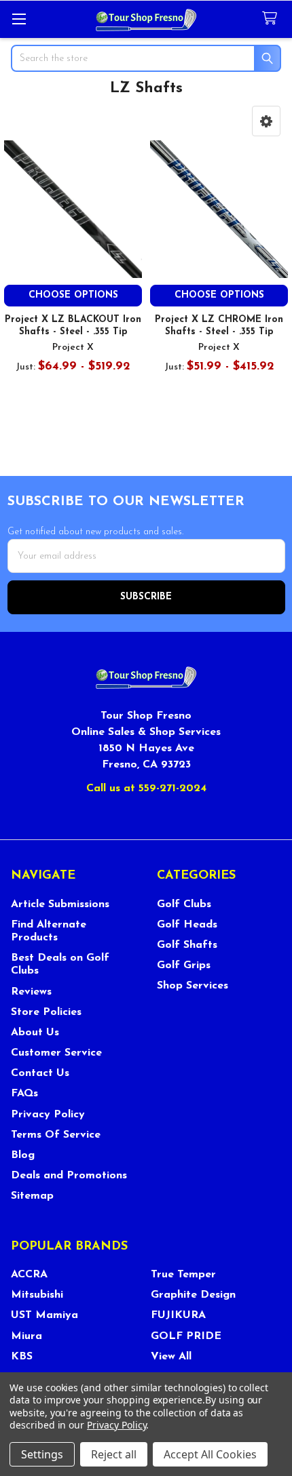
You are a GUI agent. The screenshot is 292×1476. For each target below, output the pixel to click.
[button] (266, 121)
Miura (26, 1336)
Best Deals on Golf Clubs (60, 964)
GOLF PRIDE (186, 1336)
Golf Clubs (184, 904)
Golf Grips (184, 965)
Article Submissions (60, 904)
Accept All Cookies (210, 1454)
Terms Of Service (56, 1135)
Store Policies (46, 1012)
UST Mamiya (44, 1315)
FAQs (24, 1093)
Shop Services (192, 985)
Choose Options (73, 295)
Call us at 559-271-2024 (146, 788)
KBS (22, 1356)
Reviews (31, 991)
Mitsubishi (37, 1295)
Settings (42, 1454)
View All (171, 1356)
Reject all (113, 1454)
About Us (35, 1032)
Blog (23, 1155)
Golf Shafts (187, 945)
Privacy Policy (48, 1114)
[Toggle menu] (18, 18)
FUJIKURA (178, 1315)
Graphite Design (193, 1295)
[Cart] (272, 18)
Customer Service (56, 1053)
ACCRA (29, 1274)
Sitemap (32, 1196)
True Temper (183, 1274)
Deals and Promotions (69, 1175)
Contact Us (40, 1073)
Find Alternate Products (48, 931)
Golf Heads (187, 924)
